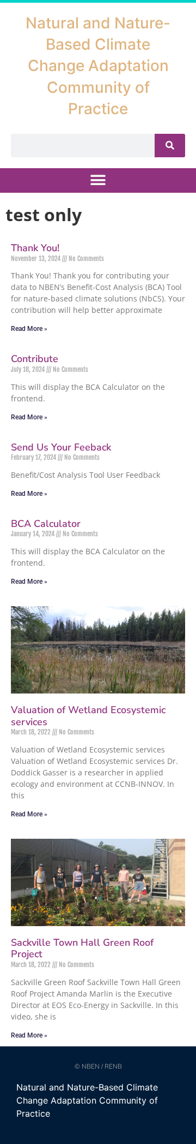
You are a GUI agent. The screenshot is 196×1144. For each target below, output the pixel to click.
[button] (98, 180)
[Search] (170, 145)
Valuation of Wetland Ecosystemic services (88, 715)
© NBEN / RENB (98, 1066)
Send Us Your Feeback (61, 447)
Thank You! (35, 247)
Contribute (34, 358)
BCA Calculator (46, 523)
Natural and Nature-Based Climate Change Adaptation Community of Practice (98, 66)
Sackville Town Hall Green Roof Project (82, 948)
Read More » (29, 329)
